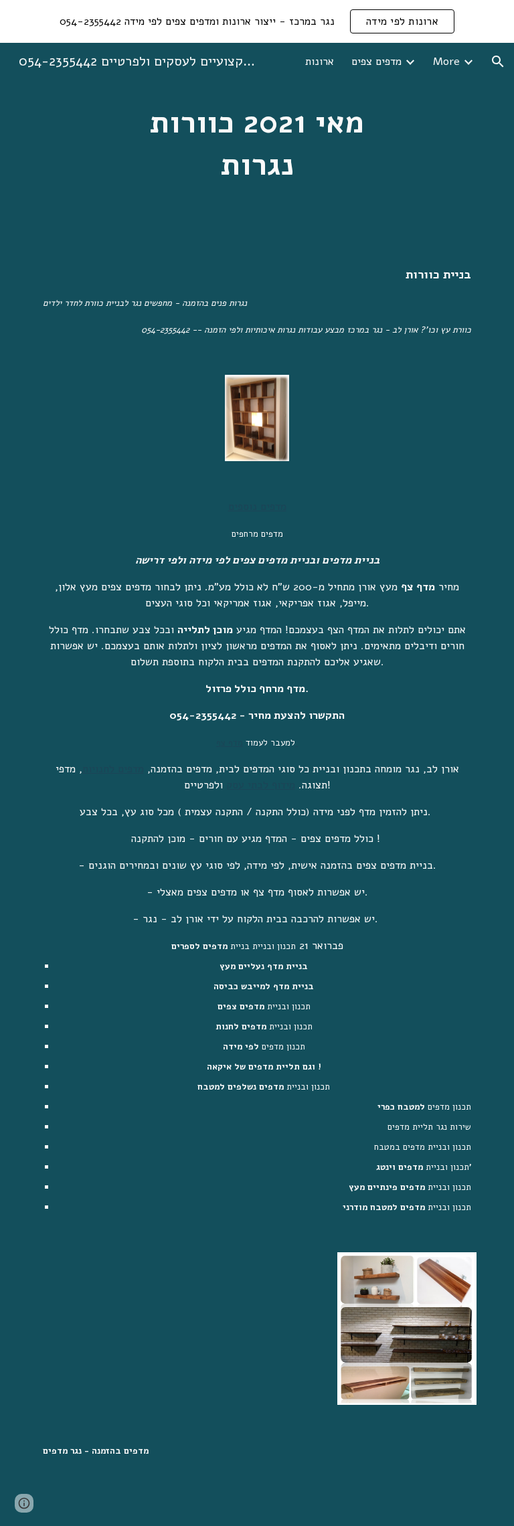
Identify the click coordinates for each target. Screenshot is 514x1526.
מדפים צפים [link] (376, 61)
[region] (257, 21)
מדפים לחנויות (113, 769)
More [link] (446, 61)
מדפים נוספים (257, 506)
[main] (256, 143)
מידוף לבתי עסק (260, 785)
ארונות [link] (319, 61)
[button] (498, 62)
